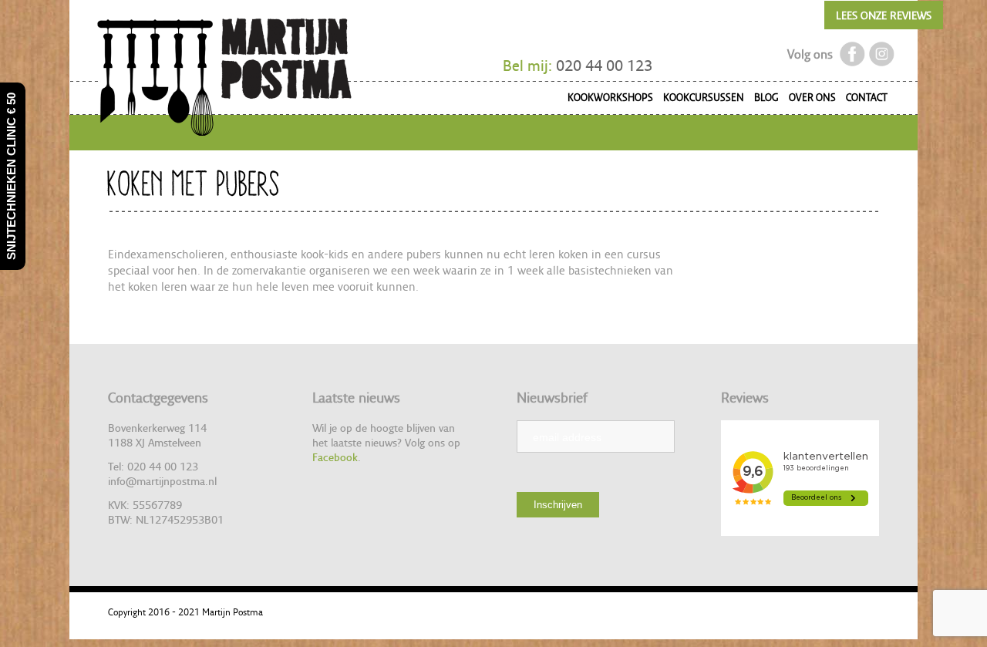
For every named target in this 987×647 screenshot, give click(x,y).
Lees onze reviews (883, 15)
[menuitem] (606, 99)
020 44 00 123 (604, 65)
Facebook (335, 456)
